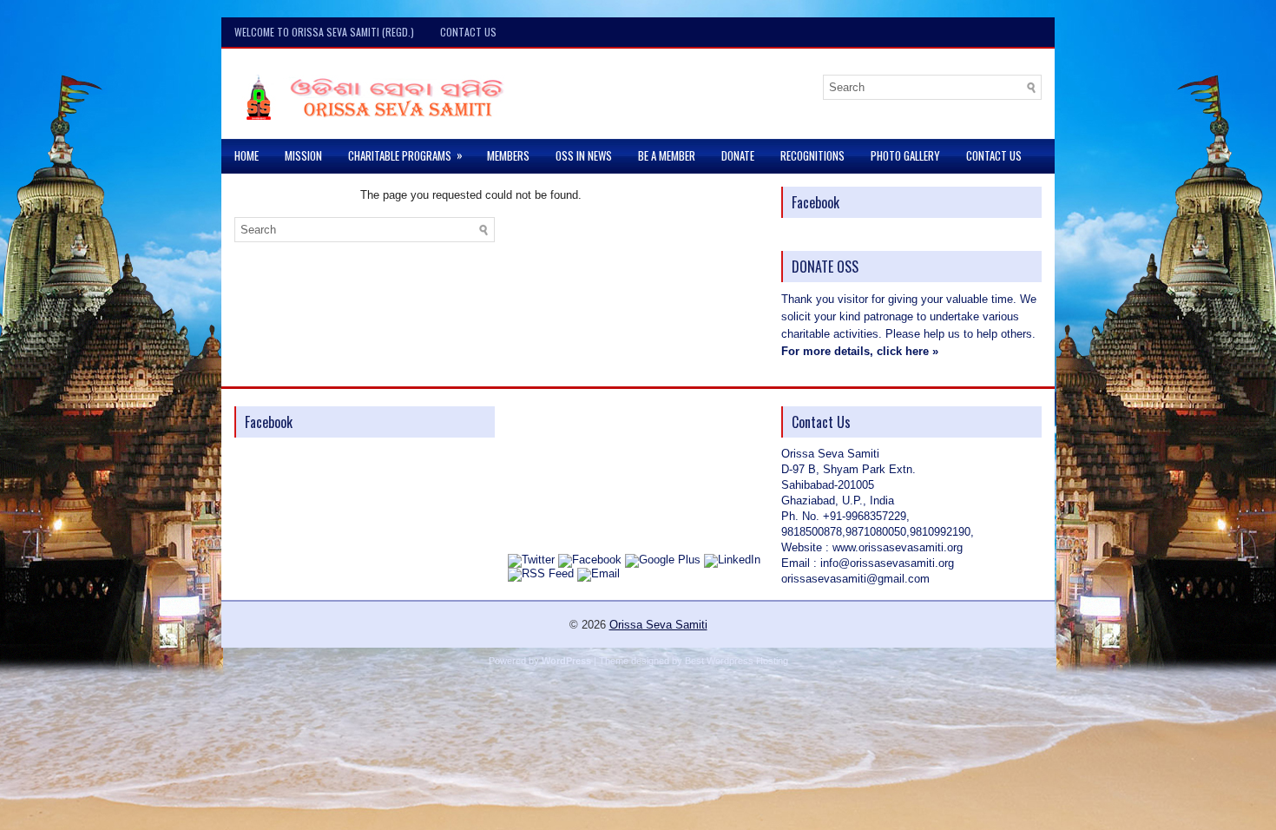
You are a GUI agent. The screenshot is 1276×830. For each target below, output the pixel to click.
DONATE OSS (825, 266)
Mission (303, 155)
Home (246, 155)
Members (508, 155)
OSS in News (584, 155)
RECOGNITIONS (812, 155)
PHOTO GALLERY (905, 155)
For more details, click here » (859, 351)
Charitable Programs (405, 155)
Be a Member (666, 155)
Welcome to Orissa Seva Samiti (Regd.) (324, 31)
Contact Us (468, 31)
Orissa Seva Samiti (658, 624)
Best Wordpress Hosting (736, 660)
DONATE (737, 155)
